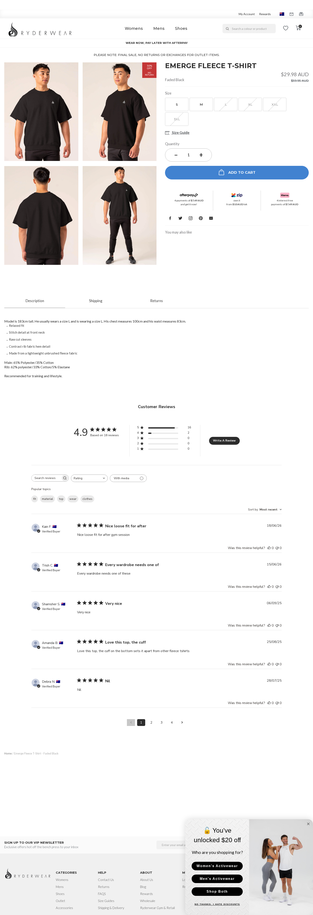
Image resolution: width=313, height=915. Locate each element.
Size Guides (106, 901)
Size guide (180, 133)
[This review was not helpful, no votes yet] (277, 548)
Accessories (64, 908)
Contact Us (106, 880)
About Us (146, 880)
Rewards (265, 14)
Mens (158, 28)
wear (72, 499)
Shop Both (217, 891)
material (47, 499)
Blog (143, 887)
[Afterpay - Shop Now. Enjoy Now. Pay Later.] (189, 194)
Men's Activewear (217, 879)
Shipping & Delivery (111, 908)
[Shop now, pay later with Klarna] (284, 194)
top (61, 499)
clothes (87, 499)
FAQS (102, 894)
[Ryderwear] (40, 28)
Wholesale (147, 901)
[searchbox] (46, 478)
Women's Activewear (217, 866)
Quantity (172, 144)
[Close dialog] (308, 823)
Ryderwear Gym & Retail (157, 908)
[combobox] (249, 28)
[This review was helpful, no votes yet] (269, 548)
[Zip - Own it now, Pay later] (237, 194)
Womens (134, 28)
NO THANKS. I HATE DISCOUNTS (217, 904)
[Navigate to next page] (182, 722)
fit (34, 499)
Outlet (60, 901)
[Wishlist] (285, 29)
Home (8, 753)
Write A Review (224, 441)
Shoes (181, 28)
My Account (247, 14)
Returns (103, 887)
